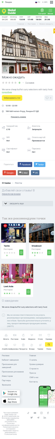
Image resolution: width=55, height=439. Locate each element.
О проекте (33, 369)
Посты (18, 183)
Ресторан (32, 24)
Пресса (32, 373)
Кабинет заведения (10, 360)
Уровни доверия (36, 364)
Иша (47, 18)
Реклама (5, 356)
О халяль (33, 360)
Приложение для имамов (13, 372)
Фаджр (5, 18)
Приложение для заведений (9, 365)
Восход (13, 18)
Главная (20, 24)
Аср (30, 18)
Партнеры (6, 380)
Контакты (33, 382)
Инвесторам (7, 376)
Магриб (39, 18)
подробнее (7, 92)
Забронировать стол (12, 98)
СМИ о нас (33, 377)
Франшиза (6, 385)
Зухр (22, 18)
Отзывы (6, 183)
